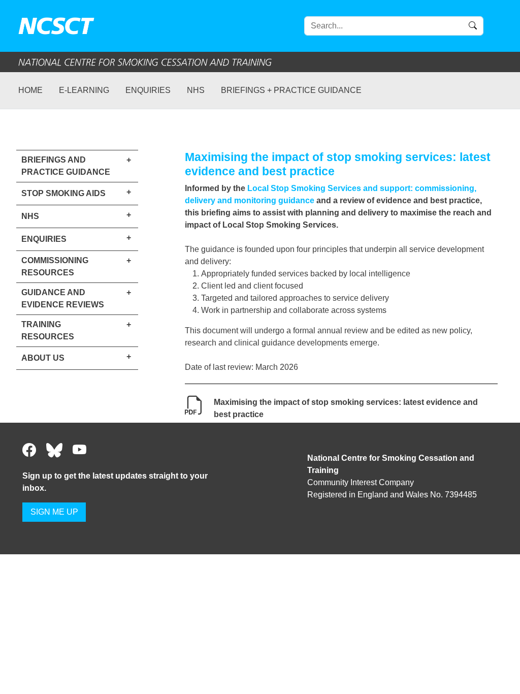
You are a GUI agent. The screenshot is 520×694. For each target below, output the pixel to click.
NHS (196, 90)
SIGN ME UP (54, 512)
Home (30, 90)
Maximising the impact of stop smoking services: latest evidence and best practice (346, 408)
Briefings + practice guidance (291, 90)
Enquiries (148, 90)
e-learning (84, 90)
